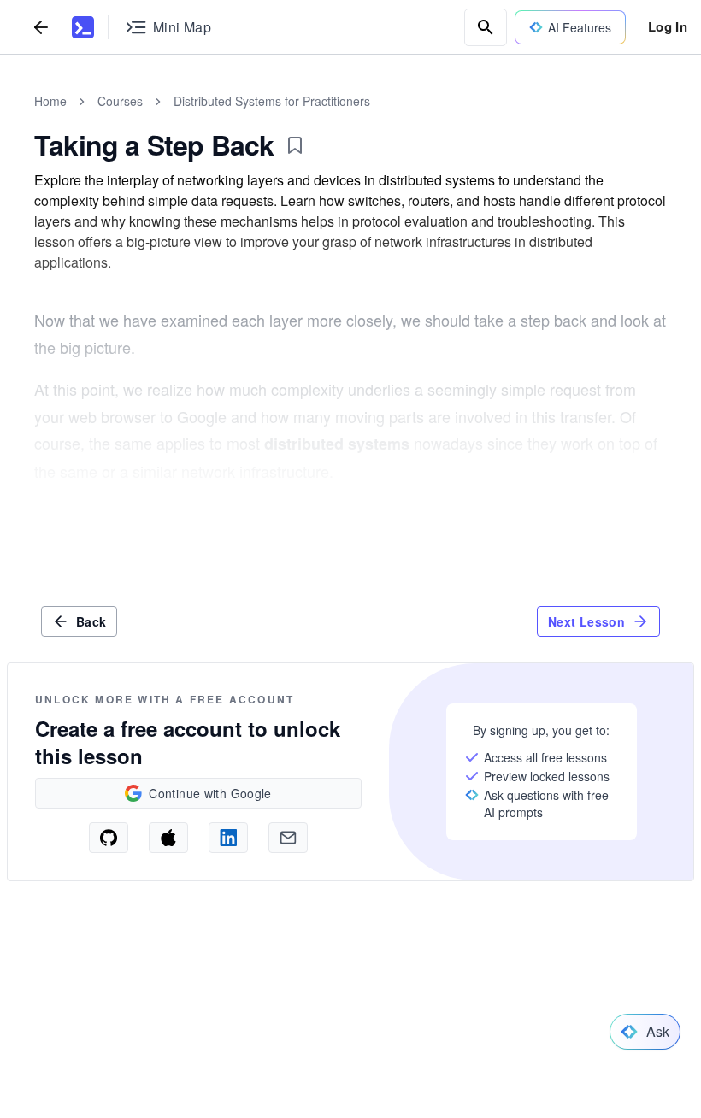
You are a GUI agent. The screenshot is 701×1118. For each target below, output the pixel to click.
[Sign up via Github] (108, 837)
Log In (667, 26)
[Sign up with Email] (288, 837)
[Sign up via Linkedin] (228, 837)
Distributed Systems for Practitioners (272, 100)
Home (50, 100)
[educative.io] (83, 27)
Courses (120, 100)
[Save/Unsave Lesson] (295, 145)
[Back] (41, 27)
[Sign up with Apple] (168, 837)
